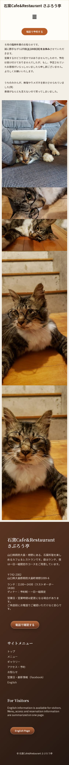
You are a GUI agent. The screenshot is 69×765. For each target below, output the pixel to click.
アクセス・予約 (16, 667)
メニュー (12, 656)
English (12, 682)
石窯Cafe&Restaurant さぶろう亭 (32, 5)
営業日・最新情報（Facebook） (26, 677)
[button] (34, 17)
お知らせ (12, 672)
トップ (11, 651)
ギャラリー (13, 662)
